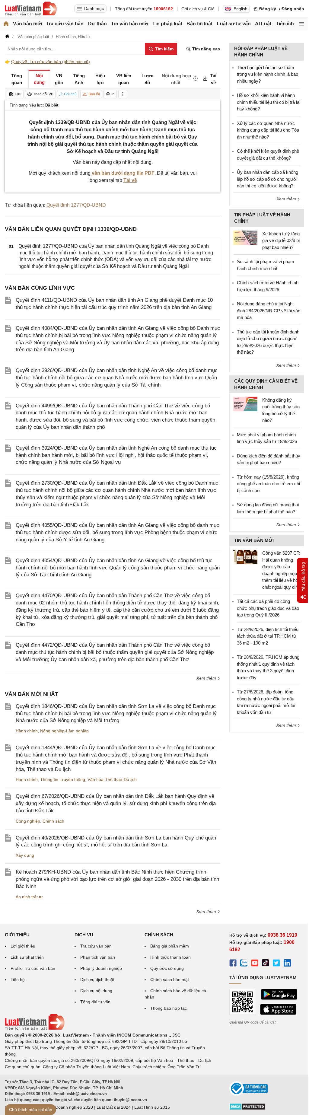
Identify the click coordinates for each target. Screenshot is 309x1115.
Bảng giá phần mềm (169, 946)
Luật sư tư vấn (234, 23)
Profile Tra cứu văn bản (33, 968)
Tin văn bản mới (129, 23)
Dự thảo (97, 23)
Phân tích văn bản (97, 957)
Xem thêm (206, 678)
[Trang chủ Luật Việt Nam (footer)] (35, 1028)
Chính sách (53, 821)
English (240, 8)
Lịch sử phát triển (27, 957)
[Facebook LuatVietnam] (233, 963)
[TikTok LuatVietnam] (265, 963)
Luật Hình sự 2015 (152, 1107)
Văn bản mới (27, 23)
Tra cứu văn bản (65, 23)
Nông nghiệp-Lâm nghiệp (64, 730)
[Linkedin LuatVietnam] (287, 963)
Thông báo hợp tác (168, 1008)
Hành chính (27, 730)
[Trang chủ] (6, 24)
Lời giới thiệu (23, 946)
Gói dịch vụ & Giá (198, 8)
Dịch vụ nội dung (96, 990)
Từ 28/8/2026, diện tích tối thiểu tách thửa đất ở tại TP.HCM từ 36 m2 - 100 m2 (267, 636)
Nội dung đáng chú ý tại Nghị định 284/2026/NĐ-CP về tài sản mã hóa (268, 310)
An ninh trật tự (29, 896)
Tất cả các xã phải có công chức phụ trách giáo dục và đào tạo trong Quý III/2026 (268, 608)
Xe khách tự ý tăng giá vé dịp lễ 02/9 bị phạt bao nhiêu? (281, 240)
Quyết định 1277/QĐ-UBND (76, 205)
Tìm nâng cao (205, 48)
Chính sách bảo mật (169, 979)
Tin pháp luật (167, 23)
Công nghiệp (28, 821)
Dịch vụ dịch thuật (97, 979)
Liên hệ (18, 979)
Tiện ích (285, 23)
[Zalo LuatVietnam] (243, 963)
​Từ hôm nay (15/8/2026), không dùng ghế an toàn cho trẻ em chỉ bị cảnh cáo (268, 483)
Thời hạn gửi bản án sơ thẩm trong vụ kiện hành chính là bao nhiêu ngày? (267, 74)
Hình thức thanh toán (170, 957)
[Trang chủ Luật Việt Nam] (31, 9)
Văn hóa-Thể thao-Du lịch (112, 779)
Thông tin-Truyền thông (62, 779)
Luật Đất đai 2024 (114, 1107)
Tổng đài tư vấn (95, 1001)
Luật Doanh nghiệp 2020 (69, 1107)
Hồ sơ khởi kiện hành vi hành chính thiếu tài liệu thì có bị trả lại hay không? (268, 102)
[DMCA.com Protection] (247, 1108)
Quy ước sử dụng (167, 968)
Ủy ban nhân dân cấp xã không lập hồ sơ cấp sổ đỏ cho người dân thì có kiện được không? (267, 179)
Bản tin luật (199, 23)
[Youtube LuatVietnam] (254, 963)
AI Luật (263, 23)
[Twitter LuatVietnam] (276, 963)
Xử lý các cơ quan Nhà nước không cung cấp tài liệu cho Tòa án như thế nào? (268, 130)
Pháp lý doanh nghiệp (101, 968)
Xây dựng (25, 855)
